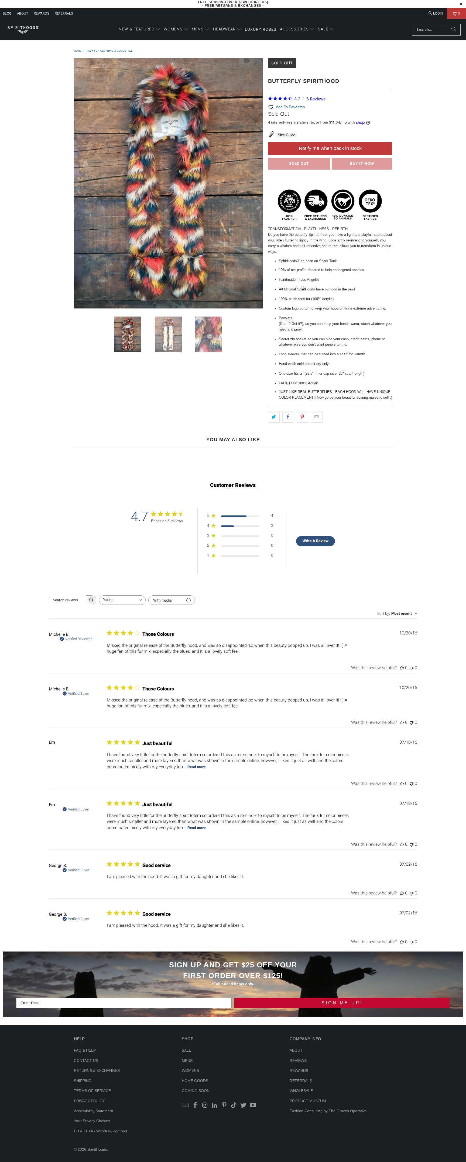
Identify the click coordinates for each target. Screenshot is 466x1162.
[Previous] (78, 183)
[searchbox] (67, 600)
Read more (196, 767)
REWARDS (299, 1070)
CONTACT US (86, 1060)
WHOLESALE (301, 1091)
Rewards (41, 13)
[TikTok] (234, 1105)
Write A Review (315, 541)
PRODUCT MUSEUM (308, 1101)
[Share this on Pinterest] (302, 417)
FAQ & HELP (85, 1050)
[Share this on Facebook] (288, 417)
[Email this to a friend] (317, 417)
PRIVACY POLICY (89, 1101)
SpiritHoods (97, 1149)
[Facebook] (195, 1105)
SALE (186, 1050)
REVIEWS (298, 1060)
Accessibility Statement (93, 1111)
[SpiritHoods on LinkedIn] (215, 1105)
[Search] (454, 30)
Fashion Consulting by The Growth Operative (328, 1111)
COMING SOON (196, 1091)
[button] (139, 29)
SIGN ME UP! (342, 1002)
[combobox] (122, 600)
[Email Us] (186, 1105)
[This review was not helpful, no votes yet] (411, 667)
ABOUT (22, 13)
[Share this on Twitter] (274, 417)
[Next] (258, 183)
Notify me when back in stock (330, 148)
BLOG (7, 13)
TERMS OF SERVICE (92, 1091)
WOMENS (190, 1070)
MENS (187, 1060)
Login (438, 13)
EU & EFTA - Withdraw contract (100, 1131)
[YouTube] (253, 1105)
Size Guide (286, 135)
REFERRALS (64, 13)
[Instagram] (205, 1105)
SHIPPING (83, 1081)
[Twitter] (243, 1105)
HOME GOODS (195, 1081)
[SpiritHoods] (22, 29)
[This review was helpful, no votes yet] (402, 667)
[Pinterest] (224, 1105)
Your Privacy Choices (92, 1121)
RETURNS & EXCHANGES (97, 1070)
